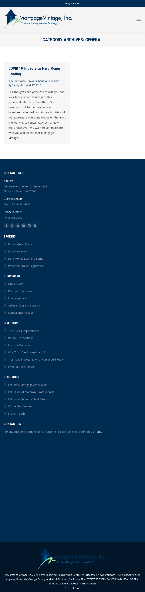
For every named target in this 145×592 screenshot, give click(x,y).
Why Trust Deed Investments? (26, 352)
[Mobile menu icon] (138, 19)
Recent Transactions (20, 338)
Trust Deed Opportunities (23, 331)
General (42, 81)
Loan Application (18, 298)
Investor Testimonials (21, 366)
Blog (10, 81)
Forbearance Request (21, 312)
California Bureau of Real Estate (27, 399)
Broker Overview (18, 251)
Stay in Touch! (16, 413)
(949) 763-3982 (72, 3)
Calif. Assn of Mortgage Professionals (31, 392)
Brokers (32, 81)
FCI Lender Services (20, 406)
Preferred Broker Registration (26, 266)
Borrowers (21, 81)
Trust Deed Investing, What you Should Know (36, 359)
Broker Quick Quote (20, 244)
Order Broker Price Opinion (24, 305)
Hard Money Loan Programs (25, 258)
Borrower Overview (20, 291)
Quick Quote (15, 284)
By (15, 85)
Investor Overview (19, 345)
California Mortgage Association (27, 385)
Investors (54, 81)
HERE (98, 431)
